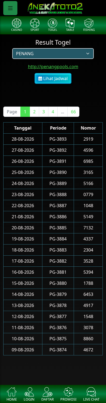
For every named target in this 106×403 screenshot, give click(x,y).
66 (73, 112)
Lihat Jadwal (55, 78)
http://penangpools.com (53, 67)
